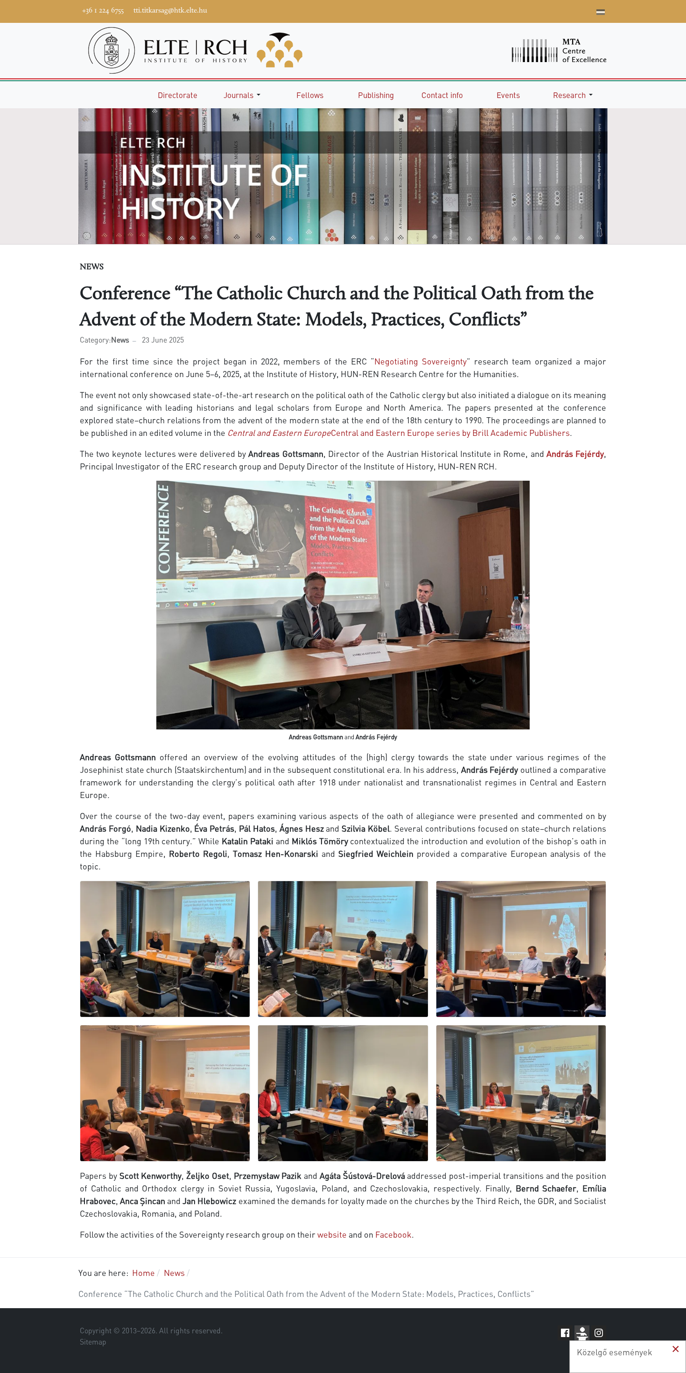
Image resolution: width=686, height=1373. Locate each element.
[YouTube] (545, 10)
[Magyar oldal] (600, 13)
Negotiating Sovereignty (420, 361)
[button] (243, 94)
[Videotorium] (531, 10)
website (332, 1234)
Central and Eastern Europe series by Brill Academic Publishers (398, 432)
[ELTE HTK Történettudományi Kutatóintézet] (195, 49)
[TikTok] (573, 10)
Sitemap (93, 1341)
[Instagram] (559, 10)
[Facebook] (517, 10)
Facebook (393, 1234)
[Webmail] (587, 10)
